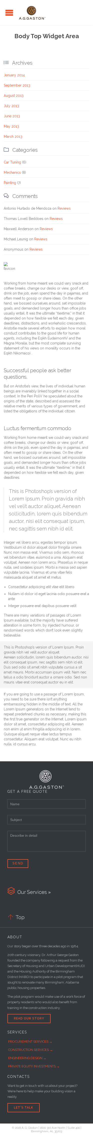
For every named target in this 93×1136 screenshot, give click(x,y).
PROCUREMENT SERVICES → (30, 1041)
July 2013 (11, 106)
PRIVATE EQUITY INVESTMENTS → (34, 1066)
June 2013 (12, 116)
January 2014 (14, 75)
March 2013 (13, 137)
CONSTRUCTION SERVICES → (30, 1050)
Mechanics (12, 172)
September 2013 (17, 85)
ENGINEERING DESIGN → (27, 1058)
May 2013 (11, 126)
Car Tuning (12, 162)
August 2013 (14, 96)
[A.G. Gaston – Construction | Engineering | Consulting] (32, 12)
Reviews (64, 208)
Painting (10, 183)
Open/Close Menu (9, 12)
